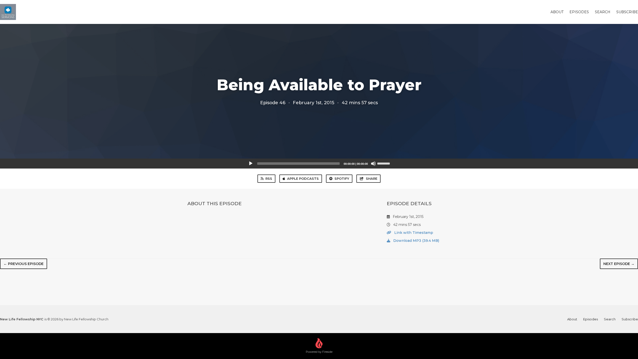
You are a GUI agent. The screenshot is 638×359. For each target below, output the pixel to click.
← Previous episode (23, 264)
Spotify (341, 178)
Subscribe (627, 12)
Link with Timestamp (413, 232)
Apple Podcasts (303, 178)
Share (371, 178)
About (557, 12)
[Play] (250, 163)
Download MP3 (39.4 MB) (415, 240)
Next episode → (619, 264)
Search (602, 12)
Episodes (579, 12)
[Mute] (373, 163)
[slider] (384, 163)
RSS (268, 178)
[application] (319, 164)
